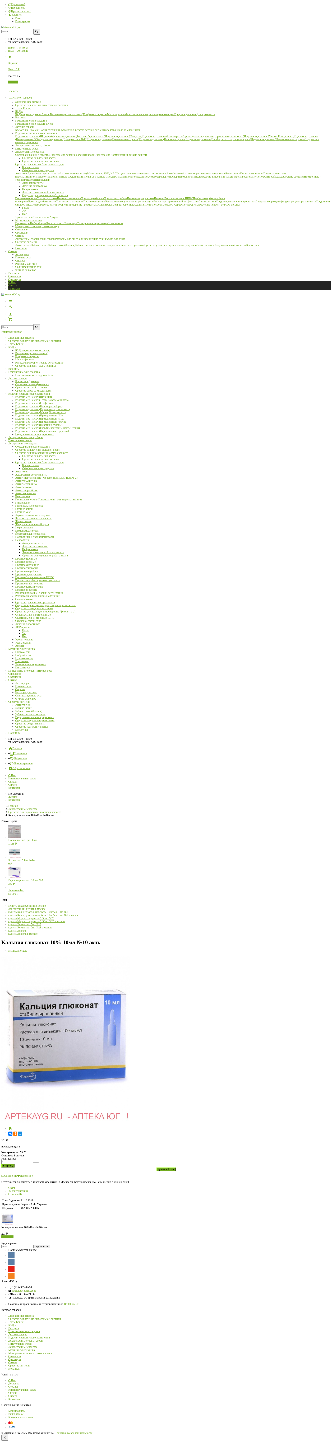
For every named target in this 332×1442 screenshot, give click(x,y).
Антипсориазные (25, 493)
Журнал (12, 796)
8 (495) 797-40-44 (18, 50)
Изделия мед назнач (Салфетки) (34, 403)
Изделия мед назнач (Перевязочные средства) (42, 431)
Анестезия (21, 471)
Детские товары (17, 378)
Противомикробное (27, 571)
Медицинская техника (21, 648)
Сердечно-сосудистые (28, 620)
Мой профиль (16, 1410)
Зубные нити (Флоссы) (28, 711)
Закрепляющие (24, 527)
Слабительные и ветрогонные (33, 614)
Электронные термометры (30, 664)
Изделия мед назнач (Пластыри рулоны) (38, 424)
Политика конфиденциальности (74, 1432)
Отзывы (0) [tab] (15, 1194)
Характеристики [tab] (18, 1190)
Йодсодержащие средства (30, 533)
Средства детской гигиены (31, 387)
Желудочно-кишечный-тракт (32, 524)
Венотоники (22, 496)
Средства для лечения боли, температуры (39, 462)
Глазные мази (23, 511)
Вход (18, 18)
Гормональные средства (29, 505)
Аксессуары (22, 254)
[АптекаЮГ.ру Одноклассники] (11, 1276)
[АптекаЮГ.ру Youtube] (11, 1269)
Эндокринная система (21, 337)
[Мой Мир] (20, 1134)
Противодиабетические (29, 583)
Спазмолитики (24, 599)
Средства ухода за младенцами (33, 390)
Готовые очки (23, 257)
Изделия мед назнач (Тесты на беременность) (41, 399)
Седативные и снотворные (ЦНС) (35, 617)
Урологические (24, 639)
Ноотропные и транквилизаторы (34, 536)
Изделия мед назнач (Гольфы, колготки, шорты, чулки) (47, 427)
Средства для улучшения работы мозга (45, 555)
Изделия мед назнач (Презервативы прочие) (41, 421)
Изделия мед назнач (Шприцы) (33, 396)
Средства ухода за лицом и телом (34, 720)
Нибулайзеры (23, 655)
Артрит (19, 645)
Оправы (20, 260)
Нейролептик (30, 549)
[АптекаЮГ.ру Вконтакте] (11, 1262)
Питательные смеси (20, 440)
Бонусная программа (20, 1417)
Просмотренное (23, 763)
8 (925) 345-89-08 (18, 47)
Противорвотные (25, 561)
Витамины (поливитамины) (31, 353)
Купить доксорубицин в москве (27, 905)
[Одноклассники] (15, 1134)
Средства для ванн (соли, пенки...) (35, 365)
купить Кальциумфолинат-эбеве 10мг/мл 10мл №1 (38, 911)
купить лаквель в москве (23, 933)
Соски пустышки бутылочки (32, 384)
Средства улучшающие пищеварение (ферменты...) (45, 611)
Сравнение (20, 753)
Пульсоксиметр (24, 658)
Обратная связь (21, 768)
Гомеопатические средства (24, 371)
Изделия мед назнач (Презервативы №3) (39, 415)
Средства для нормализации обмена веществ (41, 452)
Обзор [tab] (12, 1187)
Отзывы (13, 1386)
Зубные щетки (23, 707)
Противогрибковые (26, 567)
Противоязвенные (26, 558)
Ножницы (14, 732)
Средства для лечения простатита (35, 602)
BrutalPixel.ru (71, 1304)
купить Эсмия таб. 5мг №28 (24, 924)
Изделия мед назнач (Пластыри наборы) (38, 406)
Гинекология (22, 502)
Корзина (13, 82)
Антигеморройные (26, 490)
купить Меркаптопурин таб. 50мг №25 (31, 918)
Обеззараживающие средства (32, 446)
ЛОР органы (22, 627)
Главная (17, 748)
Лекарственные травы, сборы (25, 437)
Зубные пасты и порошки (30, 714)
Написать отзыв (17, 950)
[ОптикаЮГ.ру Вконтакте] (11, 1255)
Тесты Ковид (16, 343)
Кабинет (16, 14)
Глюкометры (22, 651)
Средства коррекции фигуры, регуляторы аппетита (45, 605)
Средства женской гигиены (31, 726)
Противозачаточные (27, 564)
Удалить (13, 91)
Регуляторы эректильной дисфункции (37, 595)
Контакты (14, 288)
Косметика (21, 729)
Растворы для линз (26, 263)
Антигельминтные (26, 480)
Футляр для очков (25, 269)
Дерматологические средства (32, 515)
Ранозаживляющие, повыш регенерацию (39, 362)
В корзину (7, 1236)
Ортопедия (14, 279)
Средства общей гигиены (30, 723)
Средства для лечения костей (39, 455)
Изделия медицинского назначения (29, 393)
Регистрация (22, 21)
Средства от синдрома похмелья (34, 608)
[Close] (4, 1438)
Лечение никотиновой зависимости (43, 552)
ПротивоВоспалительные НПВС (34, 577)
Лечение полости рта (27, 623)
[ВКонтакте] (10, 1134)
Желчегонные (23, 521)
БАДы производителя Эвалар (32, 350)
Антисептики (23, 704)
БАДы (12, 347)
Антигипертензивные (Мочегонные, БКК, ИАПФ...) (46, 477)
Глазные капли (24, 508)
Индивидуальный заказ (22, 778)
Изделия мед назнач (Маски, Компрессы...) (40, 412)
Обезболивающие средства (38, 468)
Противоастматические (29, 586)
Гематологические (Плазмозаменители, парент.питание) (48, 499)
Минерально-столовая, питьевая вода (30, 670)
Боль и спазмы (30, 465)
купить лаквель (17, 930)
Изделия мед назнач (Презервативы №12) (39, 418)
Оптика (12, 679)
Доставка (13, 1383)
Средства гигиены (19, 701)
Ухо (24, 633)
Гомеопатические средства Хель (34, 375)
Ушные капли (23, 642)
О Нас (12, 282)
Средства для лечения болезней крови (37, 449)
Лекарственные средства (23, 443)
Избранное (20, 758)
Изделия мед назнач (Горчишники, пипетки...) (42, 409)
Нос (24, 636)
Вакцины (13, 273)
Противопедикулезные (28, 574)
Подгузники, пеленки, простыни (34, 434)
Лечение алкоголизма (35, 546)
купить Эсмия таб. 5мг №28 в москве (30, 927)
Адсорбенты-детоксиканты (31, 474)
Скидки (12, 781)
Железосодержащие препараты (33, 518)
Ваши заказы (16, 1413)
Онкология (14, 276)
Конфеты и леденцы (27, 356)
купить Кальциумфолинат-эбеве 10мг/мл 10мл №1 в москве (43, 915)
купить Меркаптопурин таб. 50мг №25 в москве (36, 921)
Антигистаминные (26, 483)
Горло (25, 630)
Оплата (12, 285)
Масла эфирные (24, 359)
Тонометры (22, 661)
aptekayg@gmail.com (24, 1290)
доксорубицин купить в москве (26, 908)
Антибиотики (23, 487)
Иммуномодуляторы (27, 530)
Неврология (22, 539)
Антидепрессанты (33, 543)
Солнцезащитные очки (28, 266)
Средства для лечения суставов (40, 459)
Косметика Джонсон (27, 381)
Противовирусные (26, 589)
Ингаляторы (22, 667)
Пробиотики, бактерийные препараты (37, 580)
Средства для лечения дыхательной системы (34, 340)
